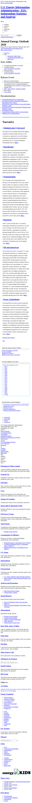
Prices (5, 764)
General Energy (8, 759)
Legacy (6, 420)
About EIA (7, 417)
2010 (6, 387)
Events (6, 801)
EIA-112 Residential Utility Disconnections (15, 602)
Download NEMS (6, 352)
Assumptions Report (7, 110)
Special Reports (6, 596)
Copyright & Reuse (6, 433)
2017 (6, 376)
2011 (6, 385)
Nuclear (6, 713)
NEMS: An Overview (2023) (11, 355)
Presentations (7, 799)
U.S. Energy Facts (9, 700)
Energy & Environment (10, 703)
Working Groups (7, 407)
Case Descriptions (16, 404)
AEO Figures (17, 48)
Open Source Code (7, 652)
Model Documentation (9, 409)
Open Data (7, 419)
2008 (6, 390)
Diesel (6, 752)
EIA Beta (4, 644)
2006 (6, 393)
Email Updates (5, 451)
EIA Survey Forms (7, 514)
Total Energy (5, 524)
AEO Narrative (6, 48)
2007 (6, 391)
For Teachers (5, 729)
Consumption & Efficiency (10, 535)
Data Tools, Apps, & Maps (10, 626)
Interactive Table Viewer (14, 56)
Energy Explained (7, 694)
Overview (6, 53)
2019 (6, 374)
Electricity (7, 220)
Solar (5, 725)
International (5, 561)
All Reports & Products (9, 659)
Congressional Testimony (11, 797)
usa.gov (3, 440)
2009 (6, 388)
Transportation (9, 177)
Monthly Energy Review (10, 531)
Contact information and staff (10, 350)
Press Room (5, 793)
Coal (2, 491)
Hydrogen (7, 716)
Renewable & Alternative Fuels (11, 506)
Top (4, 341)
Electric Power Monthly (10, 788)
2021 (6, 371)
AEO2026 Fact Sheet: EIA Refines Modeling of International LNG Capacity (15, 101)
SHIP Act (6, 604)
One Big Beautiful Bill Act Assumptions (13, 99)
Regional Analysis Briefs (10, 616)
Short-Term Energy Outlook (11, 591)
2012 (6, 384)
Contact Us (7, 422)
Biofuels (6, 719)
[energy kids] (16, 775)
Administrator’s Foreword (14, 128)
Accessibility (4, 434)
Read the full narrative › (9, 337)
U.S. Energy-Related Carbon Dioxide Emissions (17, 576)
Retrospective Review (8, 353)
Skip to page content (6, 50)
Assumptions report (8, 406)
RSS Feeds (4, 453)
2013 (6, 382)
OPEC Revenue (8, 621)
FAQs (3, 744)
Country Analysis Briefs (10, 618)
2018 (6, 375)
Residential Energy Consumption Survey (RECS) (17, 543)
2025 (6, 366)
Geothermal (7, 724)
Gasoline (6, 758)
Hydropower (7, 717)
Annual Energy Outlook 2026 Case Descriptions (15, 112)
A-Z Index (4, 686)
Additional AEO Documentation (11, 113)
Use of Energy (8, 702)
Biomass (6, 720)
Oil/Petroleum (8, 750)
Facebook (3, 445)
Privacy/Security (5, 431)
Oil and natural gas (11, 247)
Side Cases (10, 59)
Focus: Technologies (11, 299)
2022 (6, 369)
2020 (6, 372)
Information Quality (6, 436)
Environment (5, 569)
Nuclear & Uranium (8, 499)
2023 (6, 368)
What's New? (5, 778)
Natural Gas (5, 474)
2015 (6, 379)
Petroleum (7, 705)
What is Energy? (8, 697)
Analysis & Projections (7, 37)
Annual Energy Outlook (10, 592)
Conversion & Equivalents (11, 748)
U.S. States (4, 552)
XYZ (14, 691)
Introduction (8, 147)
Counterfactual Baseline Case (15, 57)
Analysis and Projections (9, 583)
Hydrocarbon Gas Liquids (11, 707)
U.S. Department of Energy (8, 442)
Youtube (3, 448)
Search (19, 35)
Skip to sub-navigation (7, 3)
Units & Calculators (9, 699)
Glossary (4, 737)
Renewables (7, 765)
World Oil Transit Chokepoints (12, 619)
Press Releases (8, 796)
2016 (6, 378)
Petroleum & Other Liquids (10, 466)
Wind (5, 722)
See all (6, 394)
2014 (6, 381)
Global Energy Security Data (12, 622)
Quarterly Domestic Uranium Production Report (17, 781)
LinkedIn (3, 450)
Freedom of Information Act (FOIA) (10, 437)
